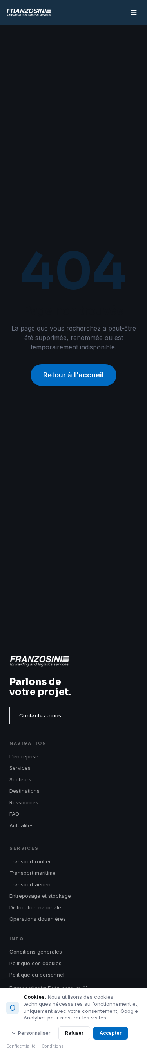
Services (20, 768)
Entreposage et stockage (40, 896)
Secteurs (20, 779)
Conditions (53, 1046)
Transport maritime (32, 873)
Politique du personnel (36, 974)
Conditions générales (35, 951)
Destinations (24, 791)
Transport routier (30, 861)
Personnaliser (34, 1033)
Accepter (111, 1033)
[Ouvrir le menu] (134, 12)
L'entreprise (23, 756)
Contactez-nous (40, 715)
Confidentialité (20, 1046)
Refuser (74, 1033)
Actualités (21, 825)
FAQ (14, 814)
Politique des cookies (35, 963)
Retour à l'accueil (73, 375)
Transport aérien (30, 884)
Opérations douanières (37, 919)
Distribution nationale (35, 907)
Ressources (23, 802)
